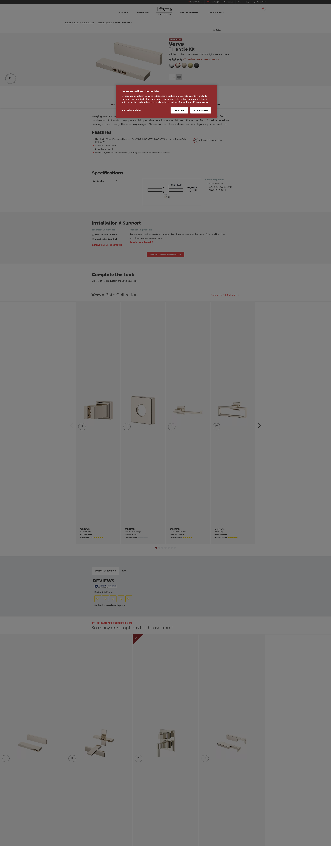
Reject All (179, 110)
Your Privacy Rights (131, 110)
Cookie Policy (185, 102)
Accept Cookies (200, 110)
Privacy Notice (201, 102)
